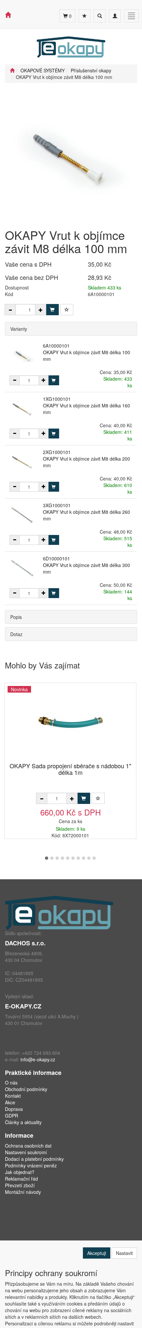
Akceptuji (96, 1253)
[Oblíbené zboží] (84, 15)
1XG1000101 (57, 399)
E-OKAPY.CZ (23, 1006)
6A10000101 (56, 345)
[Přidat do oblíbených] (66, 309)
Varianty (18, 328)
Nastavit (124, 1253)
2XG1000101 (57, 452)
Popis (16, 617)
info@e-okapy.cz (37, 1059)
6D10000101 (56, 558)
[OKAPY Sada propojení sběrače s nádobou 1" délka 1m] (70, 723)
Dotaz (16, 634)
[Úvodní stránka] (12, 70)
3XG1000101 (57, 505)
